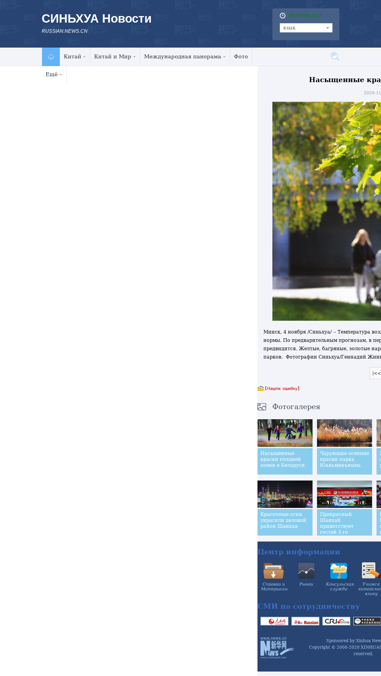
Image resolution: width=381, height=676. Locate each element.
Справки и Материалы (274, 586)
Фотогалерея (296, 407)
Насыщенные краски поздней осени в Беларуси (282, 459)
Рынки (306, 584)
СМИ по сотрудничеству (308, 606)
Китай (72, 56)
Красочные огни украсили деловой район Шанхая (283, 520)
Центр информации (298, 551)
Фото (241, 56)
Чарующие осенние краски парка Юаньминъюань (344, 459)
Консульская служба (340, 586)
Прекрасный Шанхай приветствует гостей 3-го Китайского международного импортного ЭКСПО (341, 535)
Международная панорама (182, 56)
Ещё (52, 74)
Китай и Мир (112, 56)
